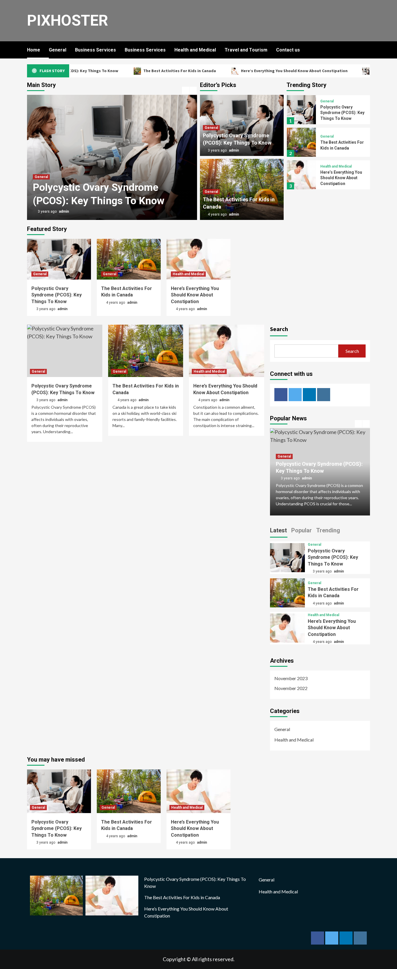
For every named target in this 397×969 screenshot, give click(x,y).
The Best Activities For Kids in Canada (163, 70)
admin (64, 211)
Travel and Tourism (246, 50)
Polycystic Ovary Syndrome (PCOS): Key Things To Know (342, 113)
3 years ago (48, 211)
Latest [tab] (278, 530)
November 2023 (290, 678)
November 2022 (290, 688)
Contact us (288, 50)
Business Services (95, 50)
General (57, 50)
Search (279, 329)
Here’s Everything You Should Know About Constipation (278, 70)
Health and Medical (195, 50)
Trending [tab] (328, 530)
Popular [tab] (301, 530)
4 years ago (218, 214)
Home (33, 50)
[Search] (366, 50)
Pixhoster (67, 20)
